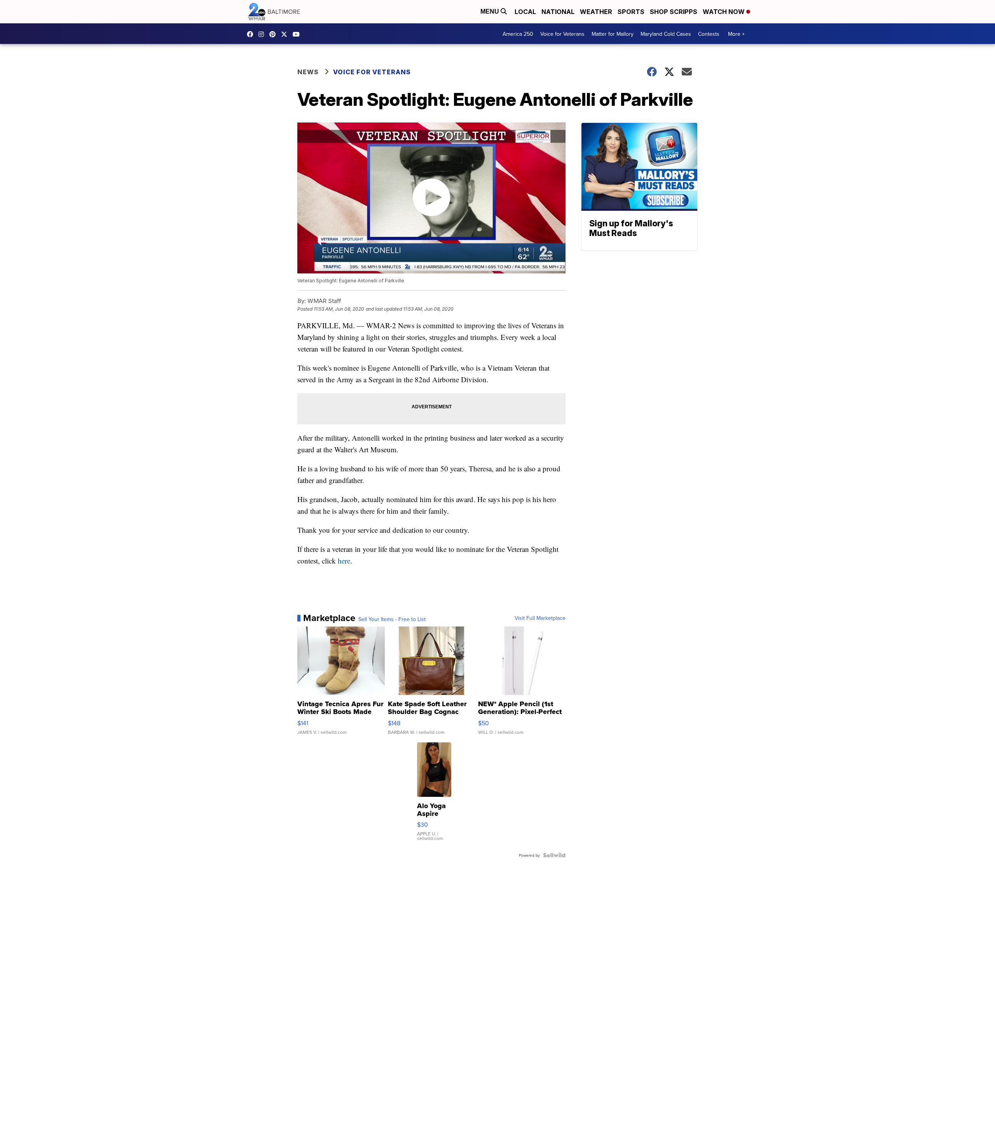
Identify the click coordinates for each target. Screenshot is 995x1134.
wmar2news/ (252, 34)
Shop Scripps (673, 12)
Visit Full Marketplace (540, 618)
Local (525, 12)
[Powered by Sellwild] (554, 855)
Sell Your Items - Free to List (392, 619)
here (344, 560)
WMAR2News (274, 34)
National (557, 12)
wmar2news (263, 34)
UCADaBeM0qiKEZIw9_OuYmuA (298, 34)
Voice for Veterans (562, 34)
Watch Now (724, 12)
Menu (490, 11)
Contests (708, 34)
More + (736, 34)
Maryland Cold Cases (666, 34)
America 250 (518, 34)
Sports (631, 12)
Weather (596, 12)
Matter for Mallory (613, 34)
